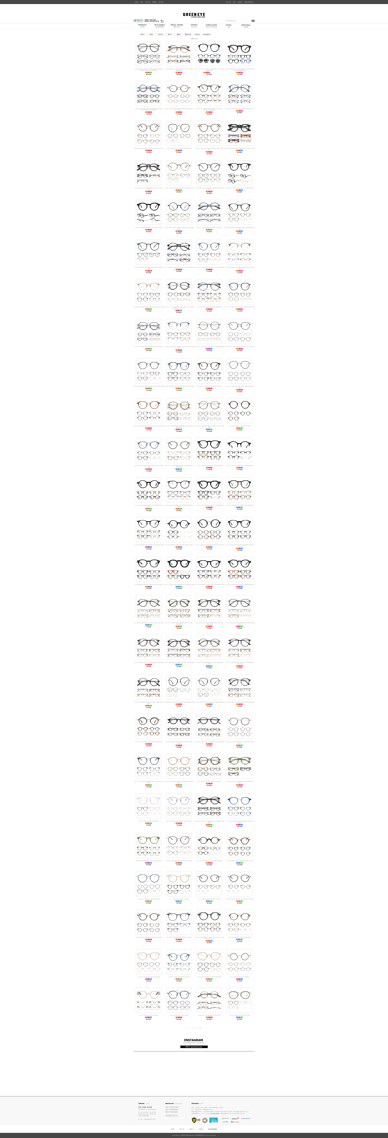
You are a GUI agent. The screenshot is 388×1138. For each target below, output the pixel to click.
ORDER (154, 2)
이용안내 (191, 1129)
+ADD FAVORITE (249, 2)
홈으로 (172, 1129)
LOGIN (136, 2)
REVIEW (240, 2)
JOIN (141, 2)
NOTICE (228, 2)
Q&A (234, 2)
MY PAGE (161, 2)
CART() (147, 2)
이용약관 (201, 1129)
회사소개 (182, 1129)
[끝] (200, 1027)
